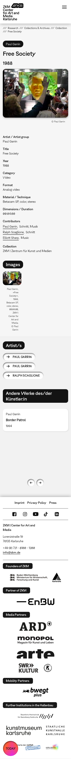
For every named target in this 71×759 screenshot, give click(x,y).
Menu (64, 7)
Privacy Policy (36, 502)
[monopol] (36, 640)
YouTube (35, 514)
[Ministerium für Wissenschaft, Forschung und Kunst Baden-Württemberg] (29, 577)
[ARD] (36, 626)
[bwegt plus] (35, 692)
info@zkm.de (11, 552)
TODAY (11, 748)
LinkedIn (57, 514)
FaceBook (14, 514)
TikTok (46, 514)
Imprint (19, 502)
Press (52, 502)
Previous (31, 482)
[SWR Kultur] (28, 668)
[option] (13, 302)
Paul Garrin (10, 226)
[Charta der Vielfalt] (26, 747)
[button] (35, 93)
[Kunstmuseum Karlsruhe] (23, 730)
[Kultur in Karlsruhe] (47, 668)
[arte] (36, 654)
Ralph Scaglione (13, 232)
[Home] (16, 12)
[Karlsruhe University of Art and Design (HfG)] (36, 716)
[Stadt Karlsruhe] (56, 577)
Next (40, 482)
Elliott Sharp (11, 237)
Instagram (25, 514)
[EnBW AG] (36, 601)
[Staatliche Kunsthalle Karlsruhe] (55, 730)
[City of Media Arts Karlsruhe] (52, 747)
